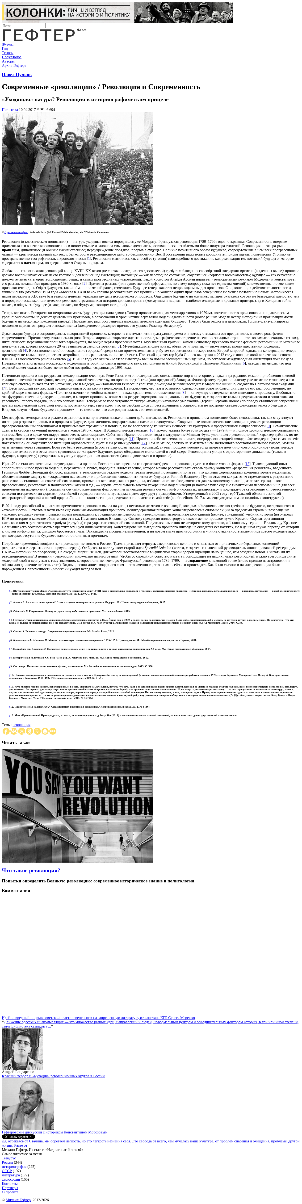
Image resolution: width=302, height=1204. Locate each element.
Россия (7, 1162)
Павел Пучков (17, 74)
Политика (10, 110)
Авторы (8, 61)
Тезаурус (9, 1158)
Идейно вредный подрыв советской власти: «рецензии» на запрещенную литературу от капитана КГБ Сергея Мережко (98, 1018)
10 (151, 430)
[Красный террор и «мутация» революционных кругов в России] (28, 1129)
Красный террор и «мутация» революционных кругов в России (53, 1076)
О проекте (10, 1192)
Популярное (11, 57)
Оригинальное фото (16, 232)
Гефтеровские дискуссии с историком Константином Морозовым (54, 1132)
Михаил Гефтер (18, 1200)
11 (131, 439)
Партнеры (10, 1188)
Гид (5, 48)
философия (11, 1179)
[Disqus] (151, 957)
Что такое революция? (31, 870)
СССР (7, 1171)
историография (14, 1167)
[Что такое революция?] (77, 861)
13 (247, 464)
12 (144, 443)
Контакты (10, 1184)
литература (11, 1175)
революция (21, 725)
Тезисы (7, 53)
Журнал (8, 44)
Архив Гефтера (14, 65)
